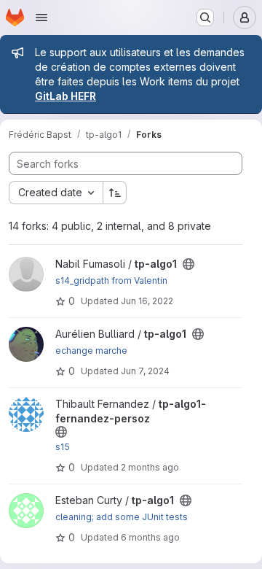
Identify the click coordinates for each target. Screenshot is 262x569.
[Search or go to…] (205, 17)
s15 (62, 446)
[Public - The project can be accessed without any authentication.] (188, 264)
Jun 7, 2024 (145, 370)
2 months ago (150, 467)
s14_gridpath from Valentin (111, 280)
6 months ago (150, 537)
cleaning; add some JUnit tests (121, 516)
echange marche (91, 350)
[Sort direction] (115, 192)
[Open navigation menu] (41, 17)
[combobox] (56, 192)
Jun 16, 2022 (147, 300)
